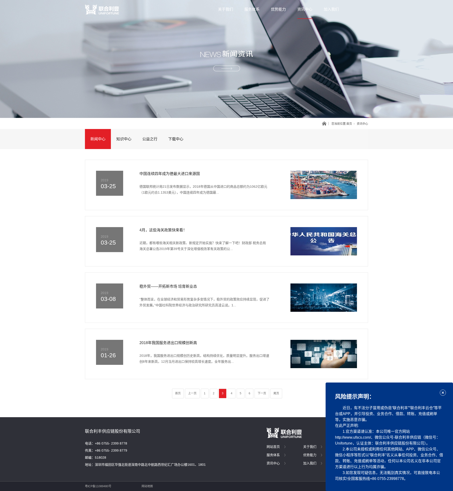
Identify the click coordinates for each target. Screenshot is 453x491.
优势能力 (278, 9)
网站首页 (273, 447)
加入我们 (331, 9)
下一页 (262, 393)
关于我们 (225, 9)
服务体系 (252, 9)
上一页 (192, 393)
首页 (349, 123)
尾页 (276, 393)
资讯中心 (304, 9)
